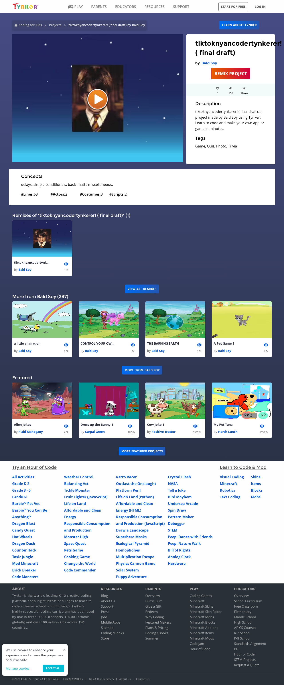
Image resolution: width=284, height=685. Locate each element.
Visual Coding (232, 477)
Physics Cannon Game (135, 563)
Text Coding (230, 497)
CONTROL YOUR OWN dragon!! (98, 343)
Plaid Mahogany (30, 432)
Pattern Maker (181, 516)
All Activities (23, 477)
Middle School (245, 617)
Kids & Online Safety (101, 679)
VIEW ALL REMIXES (142, 289)
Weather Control (78, 477)
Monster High (76, 536)
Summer (151, 638)
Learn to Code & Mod (243, 467)
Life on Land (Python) (135, 497)
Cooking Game (77, 556)
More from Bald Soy (142, 370)
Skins (255, 477)
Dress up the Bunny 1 (97, 424)
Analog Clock (179, 556)
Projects (55, 25)
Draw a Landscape (132, 530)
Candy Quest (23, 530)
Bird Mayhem (180, 497)
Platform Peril (128, 490)
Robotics (227, 490)
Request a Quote (246, 665)
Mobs (255, 497)
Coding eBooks (112, 633)
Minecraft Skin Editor (206, 611)
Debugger (176, 523)
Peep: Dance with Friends (190, 536)
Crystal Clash (179, 477)
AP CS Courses (245, 627)
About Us (108, 601)
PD (236, 649)
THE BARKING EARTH (163, 343)
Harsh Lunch (227, 432)
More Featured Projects (142, 451)
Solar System (127, 570)
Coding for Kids (30, 25)
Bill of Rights (179, 550)
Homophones (128, 550)
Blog (104, 595)
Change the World (80, 563)
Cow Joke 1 (155, 424)
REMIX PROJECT (231, 73)
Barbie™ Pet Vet (26, 503)
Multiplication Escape (135, 556)
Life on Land (75, 503)
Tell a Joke (176, 490)
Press (105, 611)
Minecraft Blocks (202, 622)
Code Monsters (25, 576)
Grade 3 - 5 (21, 490)
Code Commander (80, 570)
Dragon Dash (23, 543)
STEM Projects (245, 659)
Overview (152, 595)
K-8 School (242, 638)
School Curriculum (248, 601)
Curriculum (153, 601)
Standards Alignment (250, 643)
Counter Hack (24, 550)
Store (105, 638)
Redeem (151, 611)
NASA (173, 483)
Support (107, 606)
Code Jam (197, 643)
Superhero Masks (131, 536)
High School (243, 622)
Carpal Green (95, 432)
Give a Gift (153, 606)
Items (256, 483)
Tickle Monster (77, 490)
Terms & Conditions (46, 679)
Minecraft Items (202, 633)
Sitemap (107, 627)
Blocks (256, 490)
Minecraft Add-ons (204, 627)
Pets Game (73, 550)
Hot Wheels (22, 536)
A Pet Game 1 (224, 343)
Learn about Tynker (239, 25)
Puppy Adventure (131, 576)
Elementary (242, 611)
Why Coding (154, 617)
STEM (172, 530)
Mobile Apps (110, 622)
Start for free (233, 6)
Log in (260, 6)
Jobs (104, 617)
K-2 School (242, 633)
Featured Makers (158, 622)
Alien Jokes (22, 424)
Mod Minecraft (25, 563)
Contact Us (143, 679)
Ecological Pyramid (132, 543)
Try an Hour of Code (34, 467)
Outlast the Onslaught (136, 483)
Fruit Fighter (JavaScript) (85, 497)
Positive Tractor (164, 432)
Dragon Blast (23, 523)
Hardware (176, 563)
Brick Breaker (24, 570)
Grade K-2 (20, 483)
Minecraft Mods (202, 638)
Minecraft (228, 483)
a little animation (27, 343)
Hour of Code (200, 649)
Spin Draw (177, 510)
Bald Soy (209, 63)
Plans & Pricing (156, 627)
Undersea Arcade (183, 503)
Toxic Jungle (22, 556)
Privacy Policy (73, 679)
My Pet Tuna (223, 424)
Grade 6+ (20, 497)
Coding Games (201, 595)
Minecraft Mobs (202, 617)
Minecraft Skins (201, 606)
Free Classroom (246, 606)
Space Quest (75, 543)
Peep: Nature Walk (184, 543)
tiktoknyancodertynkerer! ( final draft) (31, 262)
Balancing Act (76, 483)
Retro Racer (126, 477)
